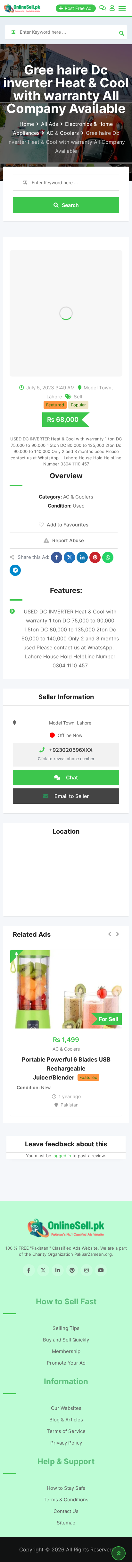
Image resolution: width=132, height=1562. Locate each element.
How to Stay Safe (66, 1488)
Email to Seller (71, 796)
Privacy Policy (66, 1443)
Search (70, 205)
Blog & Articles (66, 1420)
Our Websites (66, 1408)
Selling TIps (66, 1328)
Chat (71, 777)
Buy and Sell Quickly (66, 1340)
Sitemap (66, 1523)
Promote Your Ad (66, 1363)
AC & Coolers (78, 497)
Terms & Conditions (66, 1500)
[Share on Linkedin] (82, 557)
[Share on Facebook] (56, 557)
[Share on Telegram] (15, 570)
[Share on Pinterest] (95, 557)
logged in (62, 1155)
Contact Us (66, 1511)
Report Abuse (68, 540)
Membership (66, 1351)
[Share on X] (69, 557)
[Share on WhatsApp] (107, 557)
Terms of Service (66, 1431)
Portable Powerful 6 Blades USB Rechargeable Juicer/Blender (66, 1068)
